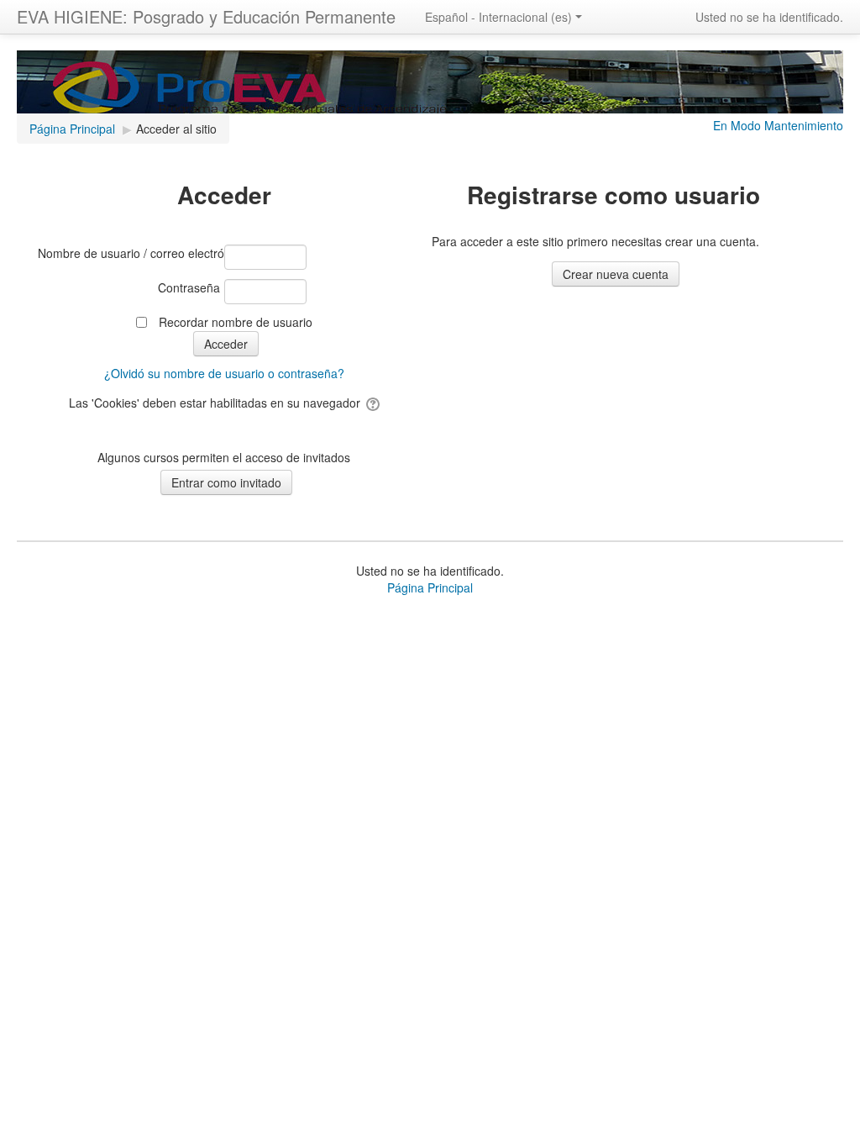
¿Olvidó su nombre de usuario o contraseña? (224, 373)
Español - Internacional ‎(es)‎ (498, 16)
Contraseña (189, 287)
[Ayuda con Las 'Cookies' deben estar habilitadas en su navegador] (372, 402)
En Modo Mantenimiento (778, 125)
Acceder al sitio (176, 128)
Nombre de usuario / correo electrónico (129, 253)
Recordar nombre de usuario (235, 321)
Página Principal (430, 587)
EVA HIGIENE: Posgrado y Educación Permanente (206, 16)
